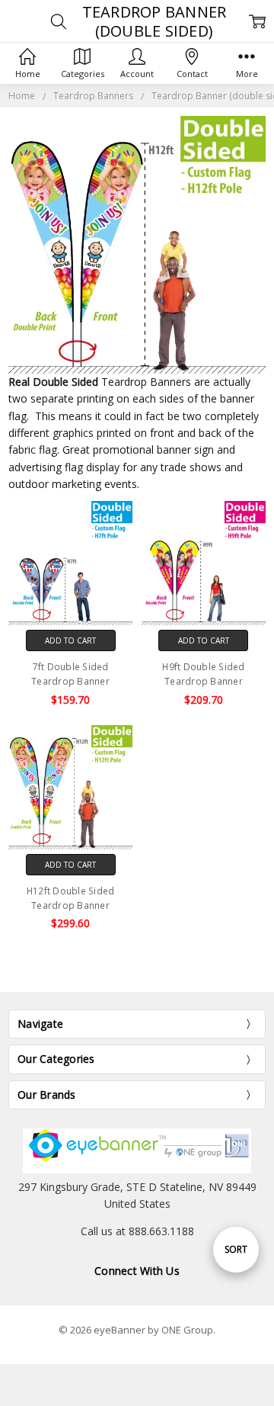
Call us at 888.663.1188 (137, 1231)
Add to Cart (70, 640)
